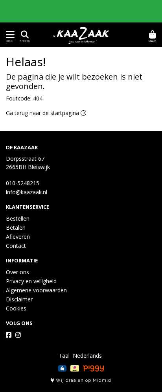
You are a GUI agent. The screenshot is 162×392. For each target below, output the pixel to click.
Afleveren (18, 236)
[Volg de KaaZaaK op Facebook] (8, 335)
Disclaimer (19, 299)
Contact (16, 245)
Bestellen (17, 218)
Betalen (16, 227)
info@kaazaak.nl (26, 192)
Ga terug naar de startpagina (43, 113)
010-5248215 (22, 183)
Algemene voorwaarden (36, 290)
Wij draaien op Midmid (82, 380)
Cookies (16, 308)
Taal (64, 355)
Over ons (17, 272)
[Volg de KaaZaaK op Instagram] (18, 335)
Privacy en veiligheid (31, 281)
